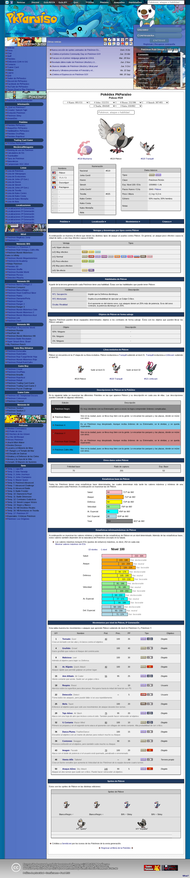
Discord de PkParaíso (17, 81)
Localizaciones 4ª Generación (20, 214)
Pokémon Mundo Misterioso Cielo (22, 309)
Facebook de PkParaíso (18, 84)
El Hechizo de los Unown (18, 434)
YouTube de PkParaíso (17, 87)
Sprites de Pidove (116, 781)
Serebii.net (66, 843)
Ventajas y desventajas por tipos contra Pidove (116, 230)
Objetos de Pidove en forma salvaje (116, 314)
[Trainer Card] (122, 44)
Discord (35, 2)
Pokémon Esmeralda (16, 351)
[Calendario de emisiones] (126, 40)
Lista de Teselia (14, 190)
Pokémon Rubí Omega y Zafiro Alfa (23, 250)
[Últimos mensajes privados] (118, 44)
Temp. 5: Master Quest (17, 480)
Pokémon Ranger (15, 301)
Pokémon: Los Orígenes (18, 519)
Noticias (21, 2)
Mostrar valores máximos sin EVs (70, 544)
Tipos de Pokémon (15, 158)
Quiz (76, 2)
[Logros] (126, 44)
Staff (9, 56)
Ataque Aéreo (69, 769)
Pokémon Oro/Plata (16, 372)
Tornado (66, 639)
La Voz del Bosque (15, 437)
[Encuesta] (131, 44)
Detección (67, 695)
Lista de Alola (13, 201)
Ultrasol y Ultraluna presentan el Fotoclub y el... (73, 70)
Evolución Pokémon (16, 113)
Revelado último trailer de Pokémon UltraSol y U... (74, 62)
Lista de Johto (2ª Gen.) (18, 179)
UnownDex (12, 118)
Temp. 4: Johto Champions (19, 477)
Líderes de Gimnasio (147, 74)
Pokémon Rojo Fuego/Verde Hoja (22, 357)
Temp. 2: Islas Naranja (17, 471)
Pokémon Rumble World (18, 272)
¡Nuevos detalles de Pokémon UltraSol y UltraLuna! (75, 66)
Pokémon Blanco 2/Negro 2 (19, 284)
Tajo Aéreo (67, 713)
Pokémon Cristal (14, 369)
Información (143, 58)
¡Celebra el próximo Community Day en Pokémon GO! (76, 54)
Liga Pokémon (144, 79)
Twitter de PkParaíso (16, 78)
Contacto (11, 64)
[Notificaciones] (109, 44)
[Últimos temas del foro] (113, 40)
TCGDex (90, 2)
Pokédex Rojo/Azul (15, 136)
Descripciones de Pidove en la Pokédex (116, 390)
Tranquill (123, 355)
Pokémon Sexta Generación (19, 100)
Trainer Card (13, 67)
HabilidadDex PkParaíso (18, 131)
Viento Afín (67, 759)
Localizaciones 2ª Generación (20, 219)
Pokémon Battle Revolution (19, 339)
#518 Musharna (85, 159)
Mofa (64, 704)
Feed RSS (65, 873)
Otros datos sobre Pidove (115, 460)
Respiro (66, 685)
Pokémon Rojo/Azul (16, 377)
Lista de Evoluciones (16, 176)
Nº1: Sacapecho (59, 294)
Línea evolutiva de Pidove (115, 350)
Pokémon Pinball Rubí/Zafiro (20, 362)
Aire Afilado (68, 676)
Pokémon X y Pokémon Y (18, 247)
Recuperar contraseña (165, 44)
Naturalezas (12, 161)
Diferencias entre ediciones (150, 70)
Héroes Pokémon (15, 440)
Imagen (66, 750)
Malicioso (67, 657)
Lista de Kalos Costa (16, 196)
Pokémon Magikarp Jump (18, 237)
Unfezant (170, 355)
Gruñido (66, 648)
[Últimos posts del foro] (109, 41)
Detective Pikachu (15, 278)
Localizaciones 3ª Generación (20, 217)
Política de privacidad (33, 873)
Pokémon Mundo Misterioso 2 (20, 312)
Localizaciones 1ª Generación (20, 222)
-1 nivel (103, 549)
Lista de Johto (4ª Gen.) (18, 188)
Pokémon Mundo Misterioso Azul (22, 315)
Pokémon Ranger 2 (16, 304)
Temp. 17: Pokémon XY (17, 513)
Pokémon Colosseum (17, 398)
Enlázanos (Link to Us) (17, 62)
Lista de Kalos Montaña (17, 199)
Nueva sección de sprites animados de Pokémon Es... (76, 50)
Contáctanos (52, 873)
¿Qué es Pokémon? (16, 107)
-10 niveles (93, 549)
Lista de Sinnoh (14, 185)
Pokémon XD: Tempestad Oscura (22, 395)
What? (186, 876)
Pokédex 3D (12, 266)
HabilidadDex (135, 2)
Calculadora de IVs (15, 153)
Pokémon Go (13, 240)
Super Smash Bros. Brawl (18, 341)
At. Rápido (67, 667)
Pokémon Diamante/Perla (18, 298)
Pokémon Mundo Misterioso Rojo (22, 359)
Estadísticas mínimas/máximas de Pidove (116, 530)
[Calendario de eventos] (122, 40)
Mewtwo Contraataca (16, 428)
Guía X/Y (63, 2)
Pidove (158, 189)
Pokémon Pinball (14, 380)
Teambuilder (12, 156)
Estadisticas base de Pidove (116, 479)
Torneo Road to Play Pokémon (21, 89)
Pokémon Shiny (14, 116)
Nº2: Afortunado (59, 299)
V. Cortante (67, 722)
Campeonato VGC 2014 (18, 164)
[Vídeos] (105, 44)
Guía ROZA (49, 2)
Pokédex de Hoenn (146, 66)
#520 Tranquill (147, 159)
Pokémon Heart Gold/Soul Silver (21, 293)
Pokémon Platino (14, 296)
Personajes (143, 83)
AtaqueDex (119, 2)
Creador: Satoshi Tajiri (17, 110)
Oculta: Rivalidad (60, 304)
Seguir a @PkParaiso (15, 33)
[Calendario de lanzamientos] (118, 40)
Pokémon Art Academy (17, 261)
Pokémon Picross (15, 275)
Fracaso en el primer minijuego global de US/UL (73, 58)
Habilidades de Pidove (116, 279)
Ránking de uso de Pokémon (20, 150)
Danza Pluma (68, 732)
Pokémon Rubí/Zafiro (16, 354)
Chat (9, 53)
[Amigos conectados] (113, 44)
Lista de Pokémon (15, 171)
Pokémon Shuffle (14, 269)
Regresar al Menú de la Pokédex (116, 848)
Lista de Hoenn (14, 182)
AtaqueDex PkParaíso (17, 128)
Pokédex (104, 2)
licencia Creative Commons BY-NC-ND (99, 868)
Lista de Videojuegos (16, 174)
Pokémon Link (13, 318)
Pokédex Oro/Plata (15, 134)
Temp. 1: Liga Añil (15, 469)
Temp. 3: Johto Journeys (18, 474)
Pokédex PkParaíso (16, 125)
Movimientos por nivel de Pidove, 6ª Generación (116, 623)
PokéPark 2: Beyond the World (21, 327)
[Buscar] (131, 40)
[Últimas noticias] (105, 40)
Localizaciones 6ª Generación (20, 208)
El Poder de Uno (14, 431)
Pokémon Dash (14, 321)
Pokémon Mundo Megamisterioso (22, 258)
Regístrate (148, 44)
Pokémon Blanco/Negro (18, 290)
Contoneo (67, 741)
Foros (10, 50)
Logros (10, 73)
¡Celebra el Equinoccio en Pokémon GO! (70, 74)
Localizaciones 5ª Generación (20, 211)
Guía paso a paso (146, 62)
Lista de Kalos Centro (17, 193)
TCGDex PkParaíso (16, 143)
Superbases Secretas (148, 87)
